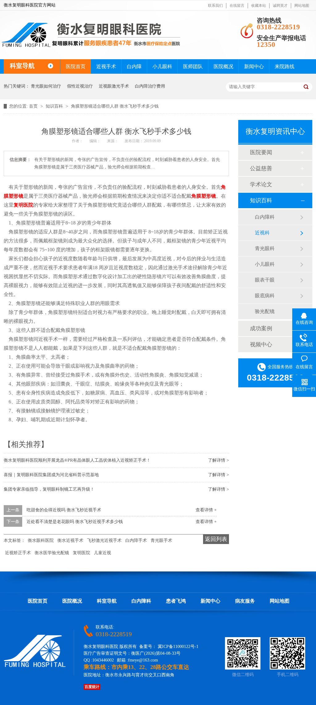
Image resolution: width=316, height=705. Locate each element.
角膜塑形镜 (203, 196)
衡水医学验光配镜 (52, 552)
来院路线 (284, 66)
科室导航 (107, 601)
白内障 (134, 66)
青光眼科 (265, 248)
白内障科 (265, 217)
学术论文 (261, 184)
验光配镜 (265, 311)
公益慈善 (261, 168)
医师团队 (193, 66)
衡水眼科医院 (41, 540)
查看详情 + (206, 510)
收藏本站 (258, 5)
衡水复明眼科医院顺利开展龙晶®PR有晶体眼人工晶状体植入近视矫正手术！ (77, 460)
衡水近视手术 (70, 540)
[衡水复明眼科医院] (35, 666)
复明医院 (23, 205)
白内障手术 (136, 540)
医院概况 (223, 66)
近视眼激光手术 (114, 86)
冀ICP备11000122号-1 (178, 646)
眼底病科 (265, 295)
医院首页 (75, 66)
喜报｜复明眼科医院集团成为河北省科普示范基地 (51, 474)
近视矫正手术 (18, 552)
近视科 (262, 232)
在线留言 (237, 5)
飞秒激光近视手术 (104, 540)
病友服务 (245, 601)
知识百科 (55, 106)
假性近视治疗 (80, 86)
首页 (34, 106)
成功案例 (261, 328)
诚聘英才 (280, 5)
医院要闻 (261, 152)
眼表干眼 (265, 279)
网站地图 (301, 5)
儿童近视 (102, 552)
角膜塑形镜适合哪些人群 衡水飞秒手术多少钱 (115, 106)
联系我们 (215, 5)
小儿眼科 (162, 66)
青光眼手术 (161, 540)
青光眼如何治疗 (46, 86)
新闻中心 (254, 66)
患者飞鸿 (176, 601)
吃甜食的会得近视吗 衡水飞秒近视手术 (64, 510)
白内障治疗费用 (150, 86)
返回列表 (216, 539)
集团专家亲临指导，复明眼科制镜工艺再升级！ (49, 489)
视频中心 (261, 344)
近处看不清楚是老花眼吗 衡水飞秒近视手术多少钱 (75, 521)
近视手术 (106, 66)
